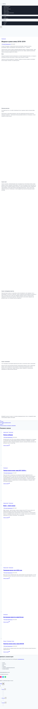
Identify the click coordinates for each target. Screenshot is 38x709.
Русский (5, 23)
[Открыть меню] (1, 27)
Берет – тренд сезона (9, 505)
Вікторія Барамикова (7, 44)
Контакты (4, 19)
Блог (3, 665)
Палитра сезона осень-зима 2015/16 (13, 643)
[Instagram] (0, 708)
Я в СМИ (5, 16)
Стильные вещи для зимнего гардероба (8, 425)
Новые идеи (5, 432)
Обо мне (4, 666)
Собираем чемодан (6, 11)
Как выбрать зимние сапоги (5, 422)
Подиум (4, 641)
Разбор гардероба (6, 7)
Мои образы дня (6, 700)
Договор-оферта (5, 668)
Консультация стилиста (7, 6)
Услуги (3, 662)
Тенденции (3, 38)
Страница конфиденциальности (8, 667)
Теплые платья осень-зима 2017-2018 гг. (14, 470)
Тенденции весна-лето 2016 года (12, 570)
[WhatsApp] (3, 708)
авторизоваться (21, 659)
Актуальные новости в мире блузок (13, 617)
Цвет (13, 641)
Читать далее (6, 445)
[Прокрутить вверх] (1, 684)
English (5, 24)
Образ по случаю (6, 10)
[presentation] (20, 457)
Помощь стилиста (6, 696)
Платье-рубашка (8, 435)
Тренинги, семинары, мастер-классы (9, 12)
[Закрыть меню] (0, 686)
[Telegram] (2, 708)
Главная (4, 3)
